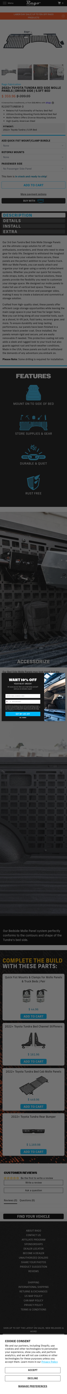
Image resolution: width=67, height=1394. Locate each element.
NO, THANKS (22, 717)
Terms (12, 710)
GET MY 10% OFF (23, 714)
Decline (33, 1378)
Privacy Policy (49, 1361)
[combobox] (8, 702)
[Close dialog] (63, 675)
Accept (33, 1370)
